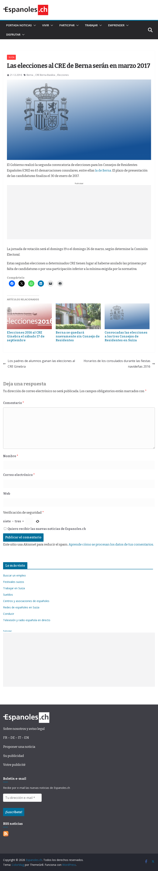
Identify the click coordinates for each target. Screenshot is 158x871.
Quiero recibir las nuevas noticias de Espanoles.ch (46, 529)
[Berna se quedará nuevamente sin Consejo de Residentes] (78, 316)
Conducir (8, 614)
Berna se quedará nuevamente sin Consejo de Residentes (78, 336)
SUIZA (11, 57)
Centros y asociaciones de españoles (26, 601)
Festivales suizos (13, 582)
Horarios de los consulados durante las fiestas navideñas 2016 (117, 364)
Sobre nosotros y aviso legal (24, 729)
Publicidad (7, 631)
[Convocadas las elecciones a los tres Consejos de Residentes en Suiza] (127, 316)
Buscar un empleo (14, 575)
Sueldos (8, 594)
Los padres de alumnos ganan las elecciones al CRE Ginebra (41, 364)
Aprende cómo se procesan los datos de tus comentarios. (111, 544)
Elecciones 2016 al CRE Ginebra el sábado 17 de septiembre (26, 336)
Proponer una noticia (19, 747)
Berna (30, 75)
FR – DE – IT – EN (16, 738)
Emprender (116, 25)
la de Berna (103, 170)
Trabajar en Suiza (14, 588)
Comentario (13, 403)
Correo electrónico (19, 475)
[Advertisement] (79, 212)
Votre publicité (14, 765)
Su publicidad (13, 756)
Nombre (10, 456)
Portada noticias (19, 25)
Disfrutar (13, 34)
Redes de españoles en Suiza (21, 607)
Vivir (45, 25)
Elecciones (63, 75)
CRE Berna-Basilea (45, 75)
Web (6, 493)
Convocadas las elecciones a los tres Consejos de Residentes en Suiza (126, 336)
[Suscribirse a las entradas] (5, 834)
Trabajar (91, 25)
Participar (67, 25)
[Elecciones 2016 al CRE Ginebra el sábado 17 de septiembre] (29, 316)
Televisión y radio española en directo (26, 620)
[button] (34, 25)
